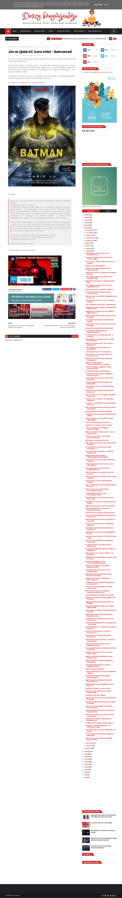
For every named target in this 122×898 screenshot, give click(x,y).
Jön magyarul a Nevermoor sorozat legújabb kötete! (98, 286)
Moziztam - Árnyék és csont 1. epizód (98, 425)
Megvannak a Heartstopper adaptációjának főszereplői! (96, 456)
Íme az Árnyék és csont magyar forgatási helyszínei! (100, 395)
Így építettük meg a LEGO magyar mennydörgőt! (97, 676)
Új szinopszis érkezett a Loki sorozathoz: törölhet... (100, 301)
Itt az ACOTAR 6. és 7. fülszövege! (101, 823)
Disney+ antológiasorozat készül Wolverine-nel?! (97, 566)
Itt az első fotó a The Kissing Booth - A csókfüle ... (99, 335)
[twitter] (108, 896)
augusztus (90, 241)
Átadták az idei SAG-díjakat (95, 695)
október (89, 235)
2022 (86, 225)
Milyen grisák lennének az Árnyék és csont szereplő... (100, 316)
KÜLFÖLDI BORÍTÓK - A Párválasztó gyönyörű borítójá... (97, 509)
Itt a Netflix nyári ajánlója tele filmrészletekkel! (96, 331)
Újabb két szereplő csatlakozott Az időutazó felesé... (98, 269)
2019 (86, 754)
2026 (86, 215)
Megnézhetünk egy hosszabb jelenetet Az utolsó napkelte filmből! (65, 39)
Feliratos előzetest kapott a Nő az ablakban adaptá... (97, 644)
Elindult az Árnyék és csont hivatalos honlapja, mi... (98, 359)
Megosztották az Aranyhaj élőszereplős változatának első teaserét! (104, 839)
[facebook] (103, 896)
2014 (86, 767)
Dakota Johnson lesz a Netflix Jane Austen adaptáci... (101, 477)
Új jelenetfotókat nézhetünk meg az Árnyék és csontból (98, 575)
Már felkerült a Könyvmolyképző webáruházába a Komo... (97, 591)
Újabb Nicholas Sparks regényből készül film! (99, 281)
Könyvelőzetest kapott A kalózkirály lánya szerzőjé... (100, 611)
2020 (86, 751)
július (88, 243)
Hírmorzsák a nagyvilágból (19, 47)
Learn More (98, 4)
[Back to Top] (116, 896)
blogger (74, 336)
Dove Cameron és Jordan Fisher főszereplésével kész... (97, 490)
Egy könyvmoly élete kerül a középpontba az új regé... (100, 698)
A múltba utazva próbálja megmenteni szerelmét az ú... (99, 583)
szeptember (90, 238)
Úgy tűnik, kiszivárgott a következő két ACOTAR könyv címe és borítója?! (41, 314)
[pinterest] (111, 896)
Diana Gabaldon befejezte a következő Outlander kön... (99, 711)
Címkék (108, 211)
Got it (106, 4)
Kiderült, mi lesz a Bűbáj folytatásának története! (99, 391)
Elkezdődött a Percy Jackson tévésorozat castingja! (100, 325)
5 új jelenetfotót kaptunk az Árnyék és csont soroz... (99, 619)
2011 (85, 775)
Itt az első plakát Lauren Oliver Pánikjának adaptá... (100, 672)
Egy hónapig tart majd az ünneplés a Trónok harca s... (98, 681)
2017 (86, 759)
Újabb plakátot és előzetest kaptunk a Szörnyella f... (99, 661)
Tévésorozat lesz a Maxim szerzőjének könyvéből (99, 734)
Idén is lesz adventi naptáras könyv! (63, 315)
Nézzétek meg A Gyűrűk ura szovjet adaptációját (98, 692)
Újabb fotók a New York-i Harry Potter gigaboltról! (99, 344)
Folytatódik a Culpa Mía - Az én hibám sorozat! (19, 315)
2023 (86, 223)
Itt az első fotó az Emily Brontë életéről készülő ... (99, 320)
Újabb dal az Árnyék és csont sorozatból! (100, 506)
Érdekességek (25, 31)
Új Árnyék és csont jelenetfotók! (97, 440)
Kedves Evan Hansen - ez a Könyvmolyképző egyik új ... (96, 562)
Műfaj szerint (79, 31)
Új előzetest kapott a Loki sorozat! (97, 688)
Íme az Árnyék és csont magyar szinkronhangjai (96, 428)
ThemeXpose (16, 895)
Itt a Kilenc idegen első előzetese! (97, 371)
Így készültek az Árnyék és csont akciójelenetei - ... (97, 254)
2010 (86, 777)
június (88, 246)
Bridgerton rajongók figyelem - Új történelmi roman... (97, 726)
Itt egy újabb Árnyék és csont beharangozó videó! (96, 494)
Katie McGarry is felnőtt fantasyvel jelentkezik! (98, 636)
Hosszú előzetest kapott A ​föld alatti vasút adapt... (100, 537)
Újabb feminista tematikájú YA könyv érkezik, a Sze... (98, 657)
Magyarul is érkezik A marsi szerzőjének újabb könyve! (99, 312)
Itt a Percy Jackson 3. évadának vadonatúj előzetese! (101, 847)
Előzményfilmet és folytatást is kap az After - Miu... (99, 498)
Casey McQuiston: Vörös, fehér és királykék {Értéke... (97, 469)
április (88, 251)
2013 (86, 770)
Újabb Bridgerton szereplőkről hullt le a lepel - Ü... (99, 685)
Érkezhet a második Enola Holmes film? (99, 328)
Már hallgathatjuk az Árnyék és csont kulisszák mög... (98, 277)
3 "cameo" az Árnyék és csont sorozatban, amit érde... (100, 404)
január (88, 748)
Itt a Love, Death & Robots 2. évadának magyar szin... (99, 452)
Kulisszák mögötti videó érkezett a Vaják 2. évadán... (100, 702)
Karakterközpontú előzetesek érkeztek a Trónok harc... (100, 516)
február (89, 746)
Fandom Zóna (39, 31)
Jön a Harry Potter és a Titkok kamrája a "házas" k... (100, 460)
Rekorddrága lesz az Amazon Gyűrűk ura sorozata (100, 520)
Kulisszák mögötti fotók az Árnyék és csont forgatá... (98, 258)
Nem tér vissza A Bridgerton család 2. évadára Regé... (98, 707)
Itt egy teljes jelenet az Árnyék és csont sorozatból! (99, 464)
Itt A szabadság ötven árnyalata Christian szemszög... (100, 649)
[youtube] (113, 896)
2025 (86, 217)
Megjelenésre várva (33, 47)
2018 (86, 757)
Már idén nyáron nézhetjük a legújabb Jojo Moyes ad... (100, 297)
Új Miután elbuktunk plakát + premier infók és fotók (101, 558)
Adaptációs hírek (37, 38)
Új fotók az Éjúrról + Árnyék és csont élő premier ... (99, 473)
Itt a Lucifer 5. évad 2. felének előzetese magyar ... (99, 262)
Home (10, 47)
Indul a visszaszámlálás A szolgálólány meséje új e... (99, 541)
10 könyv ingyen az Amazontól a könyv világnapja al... (99, 419)
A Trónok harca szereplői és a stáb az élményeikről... (98, 587)
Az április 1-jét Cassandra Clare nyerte (99, 723)
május (88, 248)
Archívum (90, 211)
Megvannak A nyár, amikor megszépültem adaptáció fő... (100, 308)
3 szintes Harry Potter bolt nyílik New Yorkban (98, 481)
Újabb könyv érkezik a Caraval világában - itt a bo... (100, 533)
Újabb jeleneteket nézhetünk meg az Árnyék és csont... (98, 615)
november (90, 233)
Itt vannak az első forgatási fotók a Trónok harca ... (98, 293)
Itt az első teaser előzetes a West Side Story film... (99, 379)
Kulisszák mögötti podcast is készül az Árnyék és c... (99, 528)
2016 (86, 762)
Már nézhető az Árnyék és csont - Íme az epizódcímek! (100, 432)
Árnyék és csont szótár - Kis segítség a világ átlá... (99, 399)
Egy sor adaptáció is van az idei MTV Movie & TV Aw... (100, 485)
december (90, 230)
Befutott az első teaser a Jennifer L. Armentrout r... (98, 632)
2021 (86, 228)
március (89, 743)
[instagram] (105, 896)
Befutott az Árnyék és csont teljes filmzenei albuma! (97, 437)
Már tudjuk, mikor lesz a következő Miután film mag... (100, 443)
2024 (86, 220)
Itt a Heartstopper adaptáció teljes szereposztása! (98, 367)
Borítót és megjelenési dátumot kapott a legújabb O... (100, 549)
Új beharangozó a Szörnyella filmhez (98, 411)
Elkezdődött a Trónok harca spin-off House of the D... (98, 355)
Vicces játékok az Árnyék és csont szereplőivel (97, 348)
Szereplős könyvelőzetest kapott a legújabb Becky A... (98, 665)
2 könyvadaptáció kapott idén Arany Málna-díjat (98, 383)
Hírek (14, 31)
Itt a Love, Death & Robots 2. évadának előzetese (99, 524)
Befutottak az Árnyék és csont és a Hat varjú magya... (99, 715)
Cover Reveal (98, 38)
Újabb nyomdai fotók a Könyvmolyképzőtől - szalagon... (97, 363)
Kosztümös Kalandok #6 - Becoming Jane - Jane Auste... (100, 623)
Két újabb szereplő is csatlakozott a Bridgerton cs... (98, 719)
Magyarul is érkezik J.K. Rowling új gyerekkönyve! (97, 579)
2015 (86, 764)
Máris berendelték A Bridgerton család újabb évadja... (99, 607)
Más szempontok (94, 31)
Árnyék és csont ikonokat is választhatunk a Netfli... (100, 415)
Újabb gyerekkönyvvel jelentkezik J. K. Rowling (99, 602)
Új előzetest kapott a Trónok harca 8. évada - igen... (98, 653)
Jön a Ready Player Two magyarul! (98, 352)
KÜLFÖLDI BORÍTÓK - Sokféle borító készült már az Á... (100, 628)
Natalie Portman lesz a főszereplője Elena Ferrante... (100, 598)
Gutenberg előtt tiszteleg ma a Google (99, 595)
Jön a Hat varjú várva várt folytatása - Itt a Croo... (100, 730)
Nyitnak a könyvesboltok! (94, 669)
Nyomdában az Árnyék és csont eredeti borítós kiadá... (99, 340)
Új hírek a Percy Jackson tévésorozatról (99, 513)
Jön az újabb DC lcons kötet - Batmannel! (100, 304)
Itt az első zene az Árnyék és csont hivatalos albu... (97, 570)
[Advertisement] (99, 147)
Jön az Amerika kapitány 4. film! (97, 422)
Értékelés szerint (63, 31)
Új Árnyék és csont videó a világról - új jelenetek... (99, 554)
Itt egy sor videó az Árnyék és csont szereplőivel (98, 545)
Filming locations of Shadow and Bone (99, 289)
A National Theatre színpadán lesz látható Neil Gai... (100, 273)
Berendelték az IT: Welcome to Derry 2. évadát (103, 831)
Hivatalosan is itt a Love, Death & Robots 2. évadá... (100, 502)
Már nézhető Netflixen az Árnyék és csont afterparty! (100, 408)
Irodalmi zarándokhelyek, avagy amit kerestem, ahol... (99, 374)
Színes (51, 31)
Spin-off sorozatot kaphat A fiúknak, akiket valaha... (98, 739)
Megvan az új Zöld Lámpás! (95, 266)
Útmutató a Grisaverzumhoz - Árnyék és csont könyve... (100, 640)
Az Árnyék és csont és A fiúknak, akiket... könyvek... (100, 387)
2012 (86, 772)
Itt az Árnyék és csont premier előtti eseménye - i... (98, 448)
